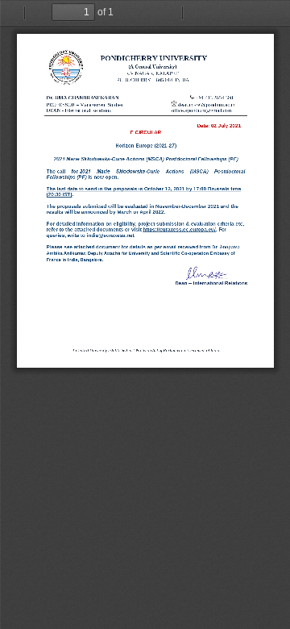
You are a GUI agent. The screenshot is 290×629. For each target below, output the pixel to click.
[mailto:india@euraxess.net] (110, 235)
